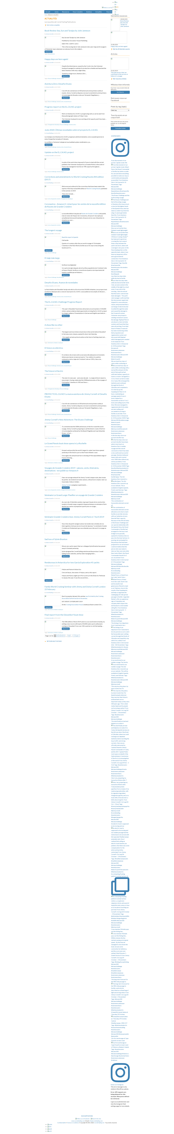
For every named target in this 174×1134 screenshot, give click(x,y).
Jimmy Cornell (49, 34)
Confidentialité (61, 1122)
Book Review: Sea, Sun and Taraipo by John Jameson (67, 30)
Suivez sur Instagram (117, 1084)
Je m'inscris (120, 92)
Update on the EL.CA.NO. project (59, 152)
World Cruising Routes (94, 188)
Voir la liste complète (53, 25)
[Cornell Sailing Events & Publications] (87, 5)
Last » (77, 636)
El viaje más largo (52, 258)
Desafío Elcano (67, 101)
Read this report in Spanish (70, 237)
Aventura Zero (60, 78)
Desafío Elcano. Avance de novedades (61, 282)
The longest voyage (53, 230)
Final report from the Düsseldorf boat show (64, 615)
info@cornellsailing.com (96, 1121)
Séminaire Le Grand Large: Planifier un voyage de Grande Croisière (74, 495)
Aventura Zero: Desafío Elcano (58, 84)
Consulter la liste (120, 128)
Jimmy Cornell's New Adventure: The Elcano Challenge (69, 419)
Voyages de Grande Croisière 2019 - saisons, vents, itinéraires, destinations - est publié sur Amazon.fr (72, 469)
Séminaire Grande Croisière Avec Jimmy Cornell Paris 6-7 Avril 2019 (74, 517)
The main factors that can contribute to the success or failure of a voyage (119, 74)
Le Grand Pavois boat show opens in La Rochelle (65, 443)
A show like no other (53, 325)
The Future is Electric (54, 371)
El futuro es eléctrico (54, 348)
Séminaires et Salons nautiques (55, 342)
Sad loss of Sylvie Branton (56, 539)
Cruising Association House (74, 604)
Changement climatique (54, 124)
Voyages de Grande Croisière (68, 490)
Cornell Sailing (49, 133)
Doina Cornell (49, 286)
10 (69, 636)
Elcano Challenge (52, 78)
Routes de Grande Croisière (89, 213)
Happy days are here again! (56, 59)
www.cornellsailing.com (78, 1121)
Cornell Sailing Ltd (99, 1122)
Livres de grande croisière (54, 198)
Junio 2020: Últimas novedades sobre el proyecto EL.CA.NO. (71, 130)
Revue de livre (51, 54)
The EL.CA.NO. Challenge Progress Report (63, 302)
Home (46, 14)
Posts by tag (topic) (119, 107)
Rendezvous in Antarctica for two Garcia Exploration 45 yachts (72, 562)
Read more (48, 51)
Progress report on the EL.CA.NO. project (63, 107)
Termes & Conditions (73, 1122)
